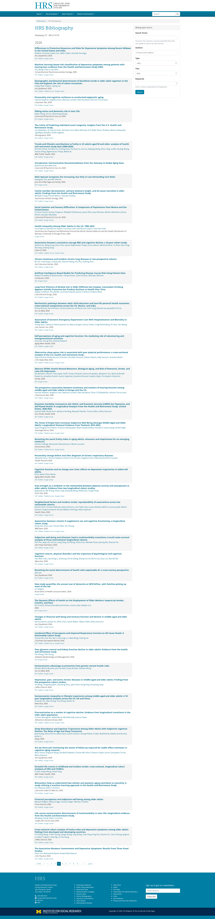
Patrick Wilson (54, 196)
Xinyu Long (59, 490)
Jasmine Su (64, 324)
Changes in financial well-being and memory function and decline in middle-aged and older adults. (81, 618)
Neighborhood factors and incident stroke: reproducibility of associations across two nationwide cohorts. (77, 503)
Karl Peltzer (52, 427)
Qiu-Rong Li (53, 558)
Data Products (67, 14)
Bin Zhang (50, 490)
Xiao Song (125, 245)
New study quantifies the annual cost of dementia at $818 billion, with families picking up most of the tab (80, 585)
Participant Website (83, 885)
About (39, 14)
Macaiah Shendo (79, 411)
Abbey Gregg (54, 802)
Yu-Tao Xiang (63, 837)
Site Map (116, 889)
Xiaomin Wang (68, 261)
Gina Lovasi (89, 507)
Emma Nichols (41, 308)
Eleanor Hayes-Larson (101, 752)
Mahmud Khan (106, 245)
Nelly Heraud (99, 458)
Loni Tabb (79, 507)
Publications (41, 21)
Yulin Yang (91, 308)
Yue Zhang (61, 701)
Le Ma (113, 149)
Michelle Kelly (68, 717)
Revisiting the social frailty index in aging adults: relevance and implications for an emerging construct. (82, 440)
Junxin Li (38, 736)
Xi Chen (114, 324)
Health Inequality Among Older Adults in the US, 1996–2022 (64, 226)
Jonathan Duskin (51, 376)
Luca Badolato (41, 130)
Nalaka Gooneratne (118, 733)
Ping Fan (96, 834)
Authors (139, 47)
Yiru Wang (39, 69)
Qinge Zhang (66, 834)
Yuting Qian (39, 324)
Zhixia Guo (80, 542)
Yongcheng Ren (49, 684)
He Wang (38, 684)
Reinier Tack (51, 373)
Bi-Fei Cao (95, 558)
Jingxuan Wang (52, 752)
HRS (38, 902)
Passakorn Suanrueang (104, 427)
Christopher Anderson (110, 376)
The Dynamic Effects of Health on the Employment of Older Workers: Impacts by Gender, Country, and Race (79, 601)
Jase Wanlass (98, 212)
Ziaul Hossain (82, 275)
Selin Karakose (83, 100)
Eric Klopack (40, 788)
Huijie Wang (46, 771)
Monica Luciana (77, 444)
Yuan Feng (87, 834)
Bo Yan (38, 261)
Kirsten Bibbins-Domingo (67, 509)
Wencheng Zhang (60, 114)
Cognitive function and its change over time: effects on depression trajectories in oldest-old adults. (81, 470)
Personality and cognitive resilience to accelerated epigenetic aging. (69, 97)
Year (137, 68)
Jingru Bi (46, 542)
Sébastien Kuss (41, 458)
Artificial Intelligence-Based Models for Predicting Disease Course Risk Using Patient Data (80, 273)
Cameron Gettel (52, 324)
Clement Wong (85, 668)
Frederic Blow (96, 292)
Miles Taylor (65, 53)
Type (137, 58)
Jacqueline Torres (114, 308)
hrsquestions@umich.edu (47, 898)
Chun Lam (48, 526)
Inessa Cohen (88, 324)
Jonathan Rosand (81, 376)
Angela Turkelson (42, 292)
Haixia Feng (57, 771)
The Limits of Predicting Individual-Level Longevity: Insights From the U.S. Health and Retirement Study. (78, 126)
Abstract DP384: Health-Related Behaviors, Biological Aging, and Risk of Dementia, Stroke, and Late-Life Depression (82, 369)
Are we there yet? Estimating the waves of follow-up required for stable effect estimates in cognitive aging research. (81, 748)
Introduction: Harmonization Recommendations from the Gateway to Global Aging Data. (79, 163)
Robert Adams (90, 357)
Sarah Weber (72, 621)
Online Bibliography (83, 896)
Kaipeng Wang (94, 149)
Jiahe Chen (75, 684)
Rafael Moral (57, 717)
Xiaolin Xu (71, 701)
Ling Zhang (77, 834)
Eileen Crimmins (52, 788)
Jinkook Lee (39, 165)
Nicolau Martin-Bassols (44, 668)
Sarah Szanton (73, 733)
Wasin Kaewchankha (85, 427)
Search (140, 92)
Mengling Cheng (41, 818)
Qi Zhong (62, 558)
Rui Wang (71, 542)
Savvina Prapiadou (90, 373)
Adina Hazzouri (105, 411)
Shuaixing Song (96, 684)
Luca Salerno (40, 228)
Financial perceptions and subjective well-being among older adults (69, 799)
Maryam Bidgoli (41, 802)
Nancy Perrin (50, 733)
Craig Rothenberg (102, 324)
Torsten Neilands (53, 507)
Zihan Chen (61, 621)
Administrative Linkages (85, 892)
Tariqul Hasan (69, 275)
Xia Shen (54, 69)
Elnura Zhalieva (103, 130)
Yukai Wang (73, 638)
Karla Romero (53, 308)
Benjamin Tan (105, 373)
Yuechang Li (46, 261)
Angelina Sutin (56, 100)
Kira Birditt (54, 292)
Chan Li (47, 69)
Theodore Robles (68, 196)
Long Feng (61, 542)
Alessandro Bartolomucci (59, 444)
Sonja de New (72, 668)
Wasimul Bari (57, 275)
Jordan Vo (52, 621)
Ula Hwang (122, 324)
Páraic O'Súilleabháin (99, 392)
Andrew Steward (60, 341)
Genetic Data (81, 894)
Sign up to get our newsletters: (160, 885)
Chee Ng (53, 837)
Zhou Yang (105, 149)
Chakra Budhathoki (101, 733)
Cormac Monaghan (43, 717)
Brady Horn (51, 411)
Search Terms (141, 33)
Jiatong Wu (103, 542)
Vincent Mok (58, 526)
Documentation (51, 14)
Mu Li (55, 638)
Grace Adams (93, 245)
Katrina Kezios (41, 621)
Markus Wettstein (112, 212)
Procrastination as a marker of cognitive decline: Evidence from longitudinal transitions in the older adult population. (82, 713)
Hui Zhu (78, 261)
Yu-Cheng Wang (41, 834)
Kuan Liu (104, 558)
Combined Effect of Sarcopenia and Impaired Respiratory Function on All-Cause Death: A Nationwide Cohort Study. (79, 634)
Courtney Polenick (67, 292)
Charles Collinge (41, 444)
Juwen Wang (40, 114)
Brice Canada (111, 458)
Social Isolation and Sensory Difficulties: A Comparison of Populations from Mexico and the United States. (81, 208)
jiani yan (38, 572)
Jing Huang (39, 733)
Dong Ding (85, 684)
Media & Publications (85, 14)
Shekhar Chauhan (42, 53)
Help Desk (117, 885)
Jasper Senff (62, 373)
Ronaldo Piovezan (76, 357)
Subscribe (151, 896)
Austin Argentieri (66, 376)
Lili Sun (54, 542)
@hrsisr (40, 900)
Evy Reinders (40, 373)
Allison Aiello (84, 621)
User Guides (81, 901)
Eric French (39, 605)
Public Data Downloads (85, 887)
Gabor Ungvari (43, 837)
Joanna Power (81, 717)
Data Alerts (117, 894)
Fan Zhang (39, 654)
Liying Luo (56, 86)
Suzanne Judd (114, 507)
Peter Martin (50, 474)
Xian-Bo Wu (113, 558)
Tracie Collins (92, 411)
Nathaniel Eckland (51, 853)
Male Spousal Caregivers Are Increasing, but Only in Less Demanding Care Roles (75, 176)
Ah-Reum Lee (80, 308)
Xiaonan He (113, 542)
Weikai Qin (83, 490)
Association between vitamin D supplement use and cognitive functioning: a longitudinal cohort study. (80, 522)
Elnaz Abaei (39, 474)
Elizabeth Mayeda (67, 752)
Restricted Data (82, 889)
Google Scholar (49, 58)
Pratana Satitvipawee (67, 427)
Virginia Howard (49, 509)
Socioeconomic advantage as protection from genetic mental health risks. (72, 665)
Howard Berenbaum (68, 853)
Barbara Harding (64, 411)
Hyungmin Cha (41, 179)
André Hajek (120, 427)
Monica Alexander (118, 130)
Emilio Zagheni (58, 132)
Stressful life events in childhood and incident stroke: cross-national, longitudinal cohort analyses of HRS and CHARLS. (80, 767)
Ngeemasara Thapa (55, 151)
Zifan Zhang (51, 701)
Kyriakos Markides (49, 214)
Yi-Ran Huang (54, 834)
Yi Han (37, 771)
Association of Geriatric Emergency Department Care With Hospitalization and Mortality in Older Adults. (81, 320)
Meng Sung (49, 245)
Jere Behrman (51, 165)
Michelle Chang (41, 196)
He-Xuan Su (75, 149)
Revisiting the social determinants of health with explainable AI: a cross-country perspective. (82, 570)
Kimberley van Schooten (57, 357)
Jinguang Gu (40, 490)
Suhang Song (48, 247)
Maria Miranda (81, 130)
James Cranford (82, 292)
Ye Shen (116, 245)
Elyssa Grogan (76, 324)
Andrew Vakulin (116, 357)
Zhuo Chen (59, 245)
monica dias (75, 605)
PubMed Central (49, 91)
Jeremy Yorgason (56, 212)
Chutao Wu (39, 638)
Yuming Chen (64, 149)
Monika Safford (101, 507)
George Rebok (86, 733)
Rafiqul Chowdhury (43, 275)
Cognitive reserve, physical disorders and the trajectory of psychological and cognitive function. (78, 554)
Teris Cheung (116, 834)
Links (115, 896)
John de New (60, 668)
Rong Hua (39, 526)
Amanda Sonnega (78, 53)
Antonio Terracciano (99, 100)
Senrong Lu (63, 638)
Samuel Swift (40, 411)
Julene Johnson (68, 507)
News (115, 887)
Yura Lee (38, 341)
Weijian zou (86, 605)
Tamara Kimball (75, 373)
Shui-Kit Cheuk (41, 149)
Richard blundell (52, 605)
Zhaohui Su (105, 834)
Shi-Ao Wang (72, 558)
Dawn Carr (55, 53)
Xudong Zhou (88, 261)
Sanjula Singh (95, 376)
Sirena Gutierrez (67, 308)
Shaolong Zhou (63, 684)
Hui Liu (49, 114)
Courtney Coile (69, 228)
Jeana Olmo (87, 212)
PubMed (40, 58)
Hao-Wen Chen (41, 558)
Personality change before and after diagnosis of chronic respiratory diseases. (74, 455)
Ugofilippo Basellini (43, 132)
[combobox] (146, 52)
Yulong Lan (83, 638)
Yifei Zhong (49, 654)
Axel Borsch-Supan (54, 228)
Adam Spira (61, 733)
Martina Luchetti (69, 100)
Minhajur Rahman (96, 275)
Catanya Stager (66, 802)
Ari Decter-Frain (54, 130)
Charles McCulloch (83, 752)
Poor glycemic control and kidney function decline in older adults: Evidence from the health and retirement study (81, 650)
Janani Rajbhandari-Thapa (76, 245)
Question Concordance (85, 898)
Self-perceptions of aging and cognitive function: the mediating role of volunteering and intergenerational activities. (79, 337)
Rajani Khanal (40, 357)
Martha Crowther (81, 802)
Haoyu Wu (56, 261)
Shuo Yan (39, 853)
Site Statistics (118, 898)
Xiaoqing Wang (71, 490)
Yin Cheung (69, 526)
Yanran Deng (40, 151)
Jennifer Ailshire (54, 179)
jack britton (64, 605)
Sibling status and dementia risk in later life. (57, 111)
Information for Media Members (125, 892)
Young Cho (47, 341)
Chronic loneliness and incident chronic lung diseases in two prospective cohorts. (76, 259)
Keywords (139, 79)
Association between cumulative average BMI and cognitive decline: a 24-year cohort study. (81, 242)
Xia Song (38, 247)
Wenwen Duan (92, 542)
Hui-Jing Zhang (123, 149)
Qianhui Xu (39, 245)
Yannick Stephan (42, 100)
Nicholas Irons (68, 130)
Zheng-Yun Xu (84, 558)
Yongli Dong (93, 490)
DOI (36, 58)
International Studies (84, 903)
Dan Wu (48, 638)
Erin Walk (92, 130)
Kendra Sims (40, 507)
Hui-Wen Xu (53, 149)
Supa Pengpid (40, 427)
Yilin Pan (38, 542)
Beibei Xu (68, 151)
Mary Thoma (40, 752)
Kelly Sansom (103, 357)
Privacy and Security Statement (125, 901)
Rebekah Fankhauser (73, 212)
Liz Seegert (39, 589)
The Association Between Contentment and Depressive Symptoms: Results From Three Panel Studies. (82, 849)
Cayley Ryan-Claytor (43, 86)
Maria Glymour (85, 509)
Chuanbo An (40, 701)
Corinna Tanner (41, 212)
